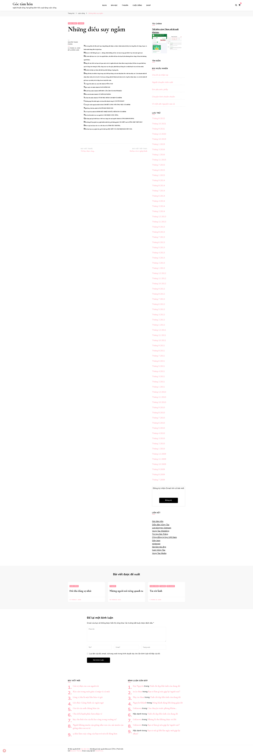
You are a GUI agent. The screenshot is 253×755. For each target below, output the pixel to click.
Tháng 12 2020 (159, 134)
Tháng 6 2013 (158, 242)
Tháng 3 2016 (158, 149)
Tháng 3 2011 (158, 376)
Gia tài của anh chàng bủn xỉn (86, 708)
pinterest (156, 543)
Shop (148, 5)
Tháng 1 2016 (158, 154)
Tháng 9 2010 (158, 407)
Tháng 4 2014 (158, 201)
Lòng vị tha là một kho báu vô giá (88, 697)
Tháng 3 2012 (158, 314)
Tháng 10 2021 (159, 123)
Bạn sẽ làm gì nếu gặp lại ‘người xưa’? (164, 691)
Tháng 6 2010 (158, 423)
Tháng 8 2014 (158, 185)
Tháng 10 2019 (159, 139)
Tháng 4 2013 (158, 252)
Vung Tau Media (159, 553)
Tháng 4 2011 (158, 371)
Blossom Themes (76, 751)
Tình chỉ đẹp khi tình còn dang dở (165, 686)
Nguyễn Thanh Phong (73, 43)
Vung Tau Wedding (160, 531)
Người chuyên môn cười (162, 82)
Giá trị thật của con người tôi (86, 686)
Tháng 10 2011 (159, 340)
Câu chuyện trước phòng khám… (162, 708)
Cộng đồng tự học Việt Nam (164, 537)
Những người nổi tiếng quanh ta (126, 591)
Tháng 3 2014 (158, 206)
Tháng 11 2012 (159, 278)
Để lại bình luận (74, 50)
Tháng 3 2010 (158, 438)
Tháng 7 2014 (158, 190)
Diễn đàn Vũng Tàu (160, 524)
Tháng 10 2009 (159, 464)
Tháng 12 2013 (159, 216)
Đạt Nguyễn (138, 686)
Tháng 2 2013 (158, 263)
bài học (114, 5)
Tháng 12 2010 (159, 392)
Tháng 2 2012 (158, 319)
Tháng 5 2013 (158, 247)
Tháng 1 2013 (158, 268)
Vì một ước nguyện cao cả (163, 104)
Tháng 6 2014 (158, 196)
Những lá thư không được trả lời (162, 719)
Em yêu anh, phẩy (160, 89)
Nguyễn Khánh (139, 702)
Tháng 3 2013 (158, 257)
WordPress (99, 751)
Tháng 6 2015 (158, 170)
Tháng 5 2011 (158, 366)
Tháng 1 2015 (158, 175)
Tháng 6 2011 (158, 361)
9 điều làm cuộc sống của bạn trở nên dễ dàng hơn (95, 733)
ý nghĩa (125, 5)
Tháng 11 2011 (159, 335)
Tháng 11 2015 (159, 159)
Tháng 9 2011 (158, 345)
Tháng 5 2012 (158, 309)
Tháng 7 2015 (158, 165)
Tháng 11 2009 (159, 459)
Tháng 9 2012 (158, 288)
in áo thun (137, 691)
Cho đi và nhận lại (160, 75)
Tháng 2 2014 (158, 211)
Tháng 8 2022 (158, 118)
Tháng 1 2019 (158, 144)
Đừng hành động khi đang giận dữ (167, 702)
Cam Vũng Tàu (158, 550)
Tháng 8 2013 (158, 232)
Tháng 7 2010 (158, 417)
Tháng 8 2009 (158, 474)
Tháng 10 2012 (159, 283)
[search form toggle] (236, 5)
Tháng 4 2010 (158, 433)
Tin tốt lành (156, 591)
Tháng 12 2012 (159, 273)
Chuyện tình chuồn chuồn (163, 96)
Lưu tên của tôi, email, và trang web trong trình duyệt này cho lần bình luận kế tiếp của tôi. (124, 653)
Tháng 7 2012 (158, 299)
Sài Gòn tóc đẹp (159, 546)
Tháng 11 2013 (159, 221)
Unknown (137, 708)
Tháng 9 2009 (158, 469)
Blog (104, 5)
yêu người (170, 586)
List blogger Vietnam (161, 527)
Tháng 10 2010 (159, 402)
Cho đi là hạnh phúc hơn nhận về (87, 713)
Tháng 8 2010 (158, 412)
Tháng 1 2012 (158, 325)
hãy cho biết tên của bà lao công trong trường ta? (95, 719)
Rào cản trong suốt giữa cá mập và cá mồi (91, 691)
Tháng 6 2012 (158, 304)
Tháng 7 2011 (158, 355)
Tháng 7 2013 (158, 237)
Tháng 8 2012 (158, 294)
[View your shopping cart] (239, 5)
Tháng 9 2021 (158, 128)
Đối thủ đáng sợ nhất (80, 591)
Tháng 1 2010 (158, 448)
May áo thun (138, 697)
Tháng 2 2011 (158, 381)
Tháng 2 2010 (158, 443)
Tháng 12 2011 (159, 330)
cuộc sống (137, 5)
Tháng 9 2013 (158, 227)
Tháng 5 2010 (158, 428)
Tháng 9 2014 (158, 180)
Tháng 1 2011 (158, 387)
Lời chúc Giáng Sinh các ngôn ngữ (88, 702)
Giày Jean (156, 540)
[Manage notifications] (4, 750)
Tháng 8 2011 (158, 350)
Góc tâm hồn (23, 4)
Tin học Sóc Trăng (160, 534)
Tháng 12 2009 (159, 454)
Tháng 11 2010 (159, 397)
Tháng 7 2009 (158, 479)
